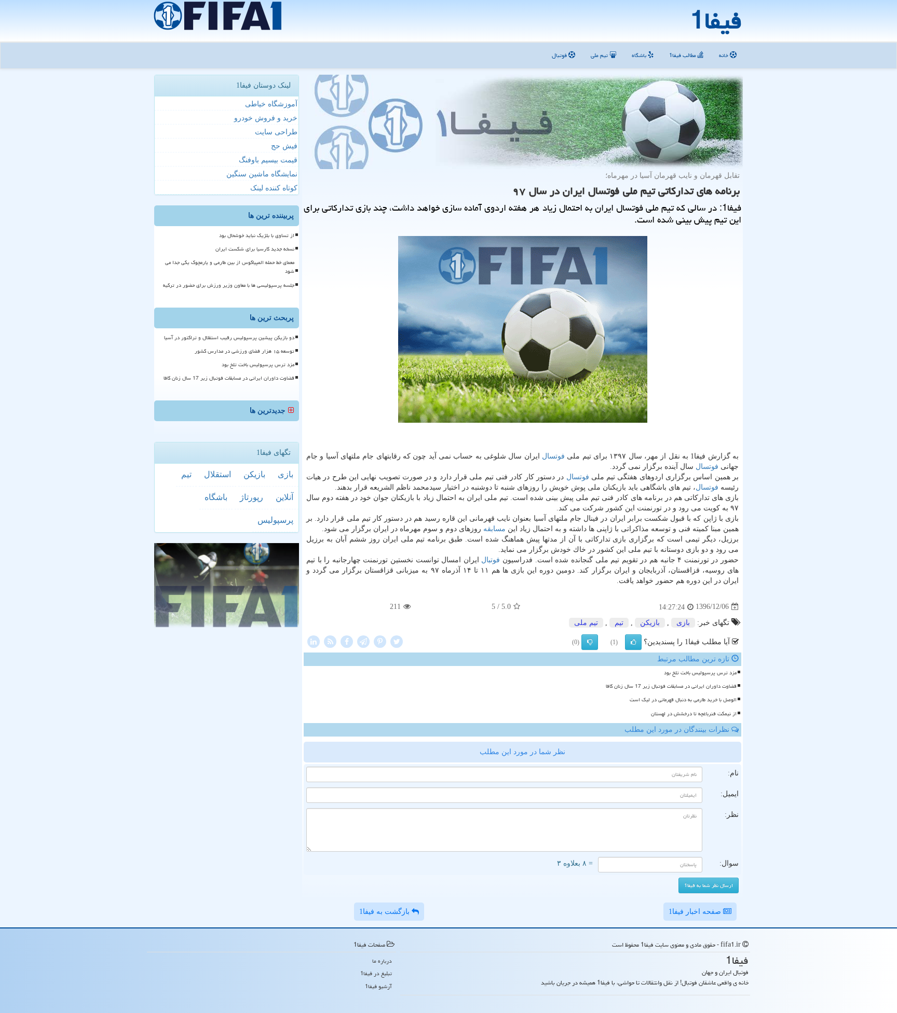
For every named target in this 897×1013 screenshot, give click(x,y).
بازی (683, 623)
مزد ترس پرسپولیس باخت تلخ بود (700, 673)
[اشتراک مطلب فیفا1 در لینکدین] (313, 641)
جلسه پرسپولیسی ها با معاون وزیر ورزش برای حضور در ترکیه (228, 285)
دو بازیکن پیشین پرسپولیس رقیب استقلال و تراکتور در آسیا (229, 337)
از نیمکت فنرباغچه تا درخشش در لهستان (694, 714)
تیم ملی (600, 55)
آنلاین (284, 497)
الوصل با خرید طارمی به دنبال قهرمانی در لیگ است (683, 700)
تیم (619, 623)
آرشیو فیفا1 (378, 986)
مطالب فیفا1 (683, 55)
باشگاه (640, 55)
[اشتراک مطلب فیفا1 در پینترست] (380, 641)
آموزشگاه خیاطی (271, 104)
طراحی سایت (276, 132)
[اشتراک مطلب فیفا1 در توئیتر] (396, 641)
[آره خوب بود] (633, 642)
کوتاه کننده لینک (273, 188)
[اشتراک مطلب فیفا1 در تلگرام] (363, 641)
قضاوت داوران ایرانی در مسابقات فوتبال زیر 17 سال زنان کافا (671, 686)
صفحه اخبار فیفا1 (696, 911)
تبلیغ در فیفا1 (376, 973)
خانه (724, 55)
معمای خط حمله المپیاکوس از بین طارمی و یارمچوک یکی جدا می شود (229, 266)
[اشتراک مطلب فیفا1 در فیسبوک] (346, 641)
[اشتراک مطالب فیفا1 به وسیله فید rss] (330, 641)
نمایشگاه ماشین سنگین (261, 174)
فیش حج (284, 146)
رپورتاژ (251, 497)
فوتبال (560, 55)
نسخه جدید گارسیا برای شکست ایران (254, 249)
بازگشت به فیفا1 (385, 911)
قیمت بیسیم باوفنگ (268, 160)
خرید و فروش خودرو (265, 118)
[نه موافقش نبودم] (589, 642)
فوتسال (553, 456)
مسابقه (494, 529)
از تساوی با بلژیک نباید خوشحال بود (256, 235)
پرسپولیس (275, 520)
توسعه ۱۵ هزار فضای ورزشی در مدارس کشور (244, 351)
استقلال (217, 474)
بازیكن (650, 623)
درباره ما (382, 960)
